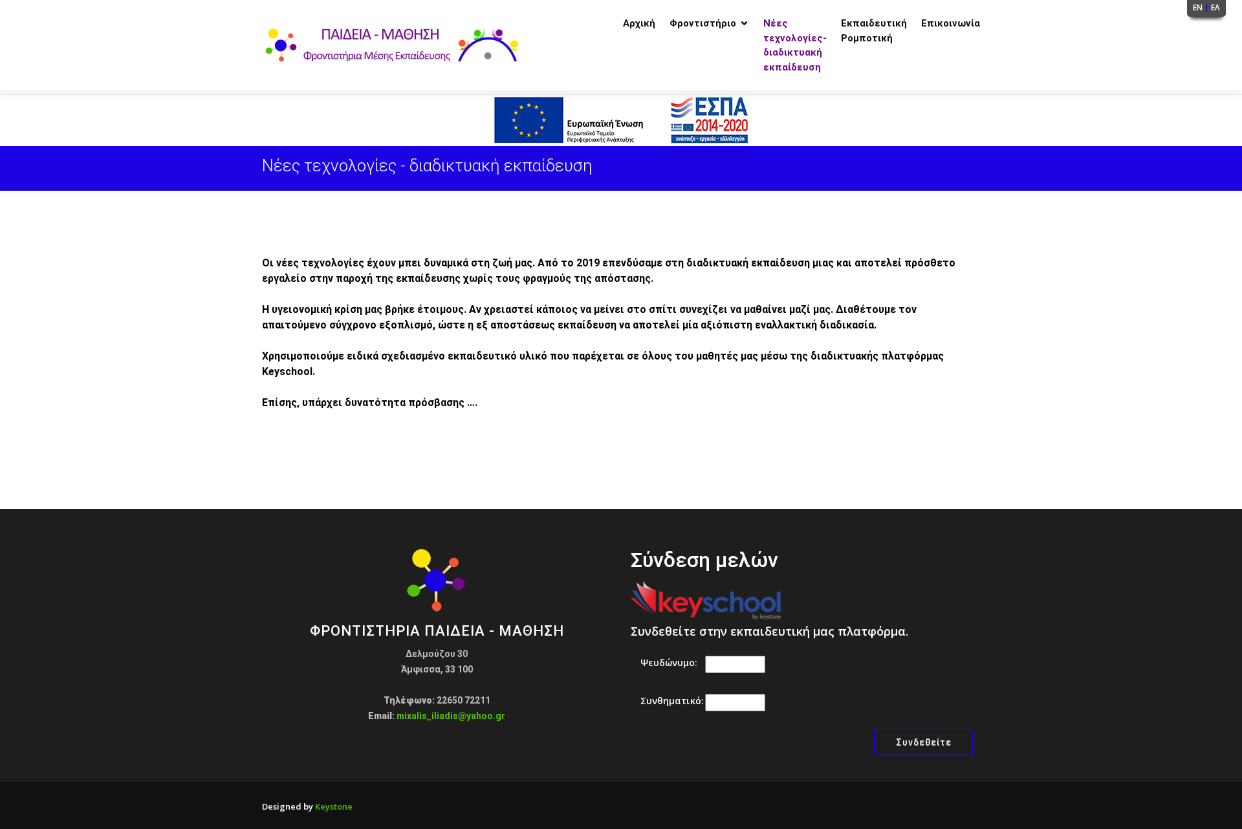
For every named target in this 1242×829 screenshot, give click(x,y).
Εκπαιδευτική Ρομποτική (874, 30)
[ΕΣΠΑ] (621, 119)
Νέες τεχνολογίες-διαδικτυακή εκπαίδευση (795, 45)
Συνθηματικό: (672, 700)
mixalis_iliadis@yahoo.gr (451, 716)
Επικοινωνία (950, 23)
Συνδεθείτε (924, 742)
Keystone (334, 806)
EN (1198, 7)
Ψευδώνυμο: (668, 662)
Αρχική (639, 23)
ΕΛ (1215, 7)
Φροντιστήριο (703, 23)
